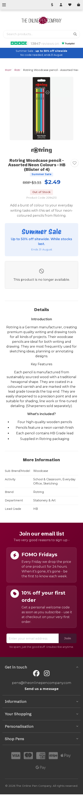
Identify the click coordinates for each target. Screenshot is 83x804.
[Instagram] (47, 673)
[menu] (4, 5)
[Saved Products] (69, 5)
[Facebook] (36, 673)
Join (67, 638)
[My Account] (60, 5)
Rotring (19, 69)
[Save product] (74, 163)
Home (9, 69)
